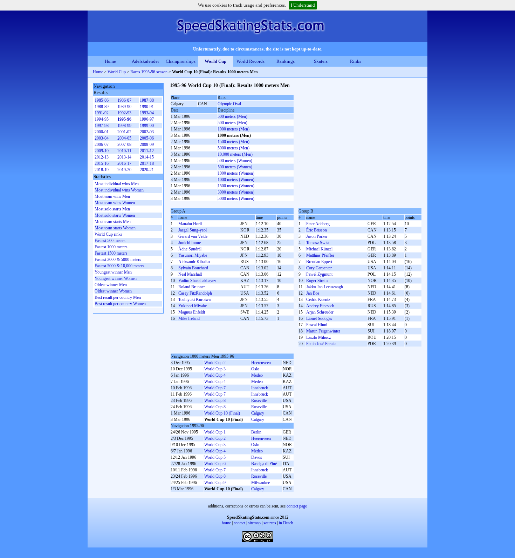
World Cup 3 (215, 369)
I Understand (303, 5)
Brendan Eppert (319, 261)
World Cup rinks (108, 234)
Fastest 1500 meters (111, 253)
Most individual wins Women (119, 190)
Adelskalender (145, 61)
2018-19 (102, 169)
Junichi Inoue (189, 242)
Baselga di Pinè (264, 463)
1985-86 (102, 100)
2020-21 (147, 169)
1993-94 (147, 112)
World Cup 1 (215, 432)
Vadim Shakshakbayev (197, 280)
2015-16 (102, 163)
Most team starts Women (115, 228)
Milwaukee (260, 482)
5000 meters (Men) (233, 148)
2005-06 (147, 138)
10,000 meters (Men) (235, 154)
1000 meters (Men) (233, 129)
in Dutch (286, 522)
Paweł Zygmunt (319, 274)
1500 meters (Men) (233, 141)
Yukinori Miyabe (192, 305)
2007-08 (124, 144)
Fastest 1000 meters (111, 246)
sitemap (254, 522)
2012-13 (102, 157)
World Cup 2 (215, 362)
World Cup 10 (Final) (222, 413)
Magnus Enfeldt (191, 312)
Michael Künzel (319, 249)
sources (269, 522)
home (226, 522)
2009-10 (102, 150)
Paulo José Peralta (321, 343)
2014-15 (147, 157)
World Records (250, 61)
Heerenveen (261, 362)
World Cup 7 (215, 387)
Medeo (257, 375)
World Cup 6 (215, 463)
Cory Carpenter (319, 267)
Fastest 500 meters (110, 240)
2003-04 (102, 138)
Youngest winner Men (113, 272)
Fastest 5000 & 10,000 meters (119, 265)
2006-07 (102, 144)
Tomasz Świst (317, 242)
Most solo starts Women (115, 215)
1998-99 (124, 125)
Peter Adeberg (318, 223)
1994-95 (102, 119)
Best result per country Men (118, 297)
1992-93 (124, 112)
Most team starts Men (113, 221)
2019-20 (124, 169)
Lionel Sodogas (319, 318)
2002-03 (147, 131)
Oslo (255, 369)
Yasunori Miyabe (192, 255)
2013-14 (124, 157)
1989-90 (124, 106)
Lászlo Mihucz (318, 337)
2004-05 (124, 138)
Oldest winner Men (111, 284)
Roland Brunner (191, 286)
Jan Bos (313, 293)
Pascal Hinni (316, 324)
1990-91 (147, 106)
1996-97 (147, 119)
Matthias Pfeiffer (320, 255)
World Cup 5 (215, 457)
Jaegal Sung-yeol (192, 230)
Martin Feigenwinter (323, 331)
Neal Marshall (190, 274)
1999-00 (147, 125)
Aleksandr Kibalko (194, 261)
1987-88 (147, 100)
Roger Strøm (317, 280)
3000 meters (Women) (236, 192)
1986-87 (124, 100)
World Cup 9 (215, 482)
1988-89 (102, 106)
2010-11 (124, 150)
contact (239, 522)
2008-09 (147, 144)
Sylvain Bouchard (193, 267)
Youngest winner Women (116, 278)
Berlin (256, 432)
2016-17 (124, 163)
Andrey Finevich (320, 305)
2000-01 (102, 131)
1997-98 (102, 125)
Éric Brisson (316, 230)
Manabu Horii (190, 223)
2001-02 (124, 131)
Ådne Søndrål (189, 249)
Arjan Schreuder (320, 312)
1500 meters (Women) (236, 185)
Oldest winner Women (113, 291)
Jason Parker (317, 236)
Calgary (257, 413)
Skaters (321, 61)
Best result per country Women (120, 303)
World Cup (215, 61)
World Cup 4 (215, 375)
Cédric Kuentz (318, 299)
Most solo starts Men (112, 209)
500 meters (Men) (232, 116)
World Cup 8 (215, 400)
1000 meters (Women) (236, 173)
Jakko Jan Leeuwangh (324, 286)
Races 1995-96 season (148, 71)
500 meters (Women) (235, 160)
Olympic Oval (229, 103)
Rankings (285, 61)
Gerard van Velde (192, 236)
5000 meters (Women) (236, 198)
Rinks (355, 61)
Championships (180, 61)
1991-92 (102, 112)
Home (110, 61)
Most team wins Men (112, 196)
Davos (256, 457)
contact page (297, 506)
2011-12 (147, 150)
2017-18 (147, 163)
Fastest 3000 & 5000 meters (118, 259)
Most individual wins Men (117, 183)
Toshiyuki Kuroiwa (194, 299)
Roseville (259, 400)
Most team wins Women (115, 202)
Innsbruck (259, 387)
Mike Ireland (189, 318)
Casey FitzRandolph (195, 293)
